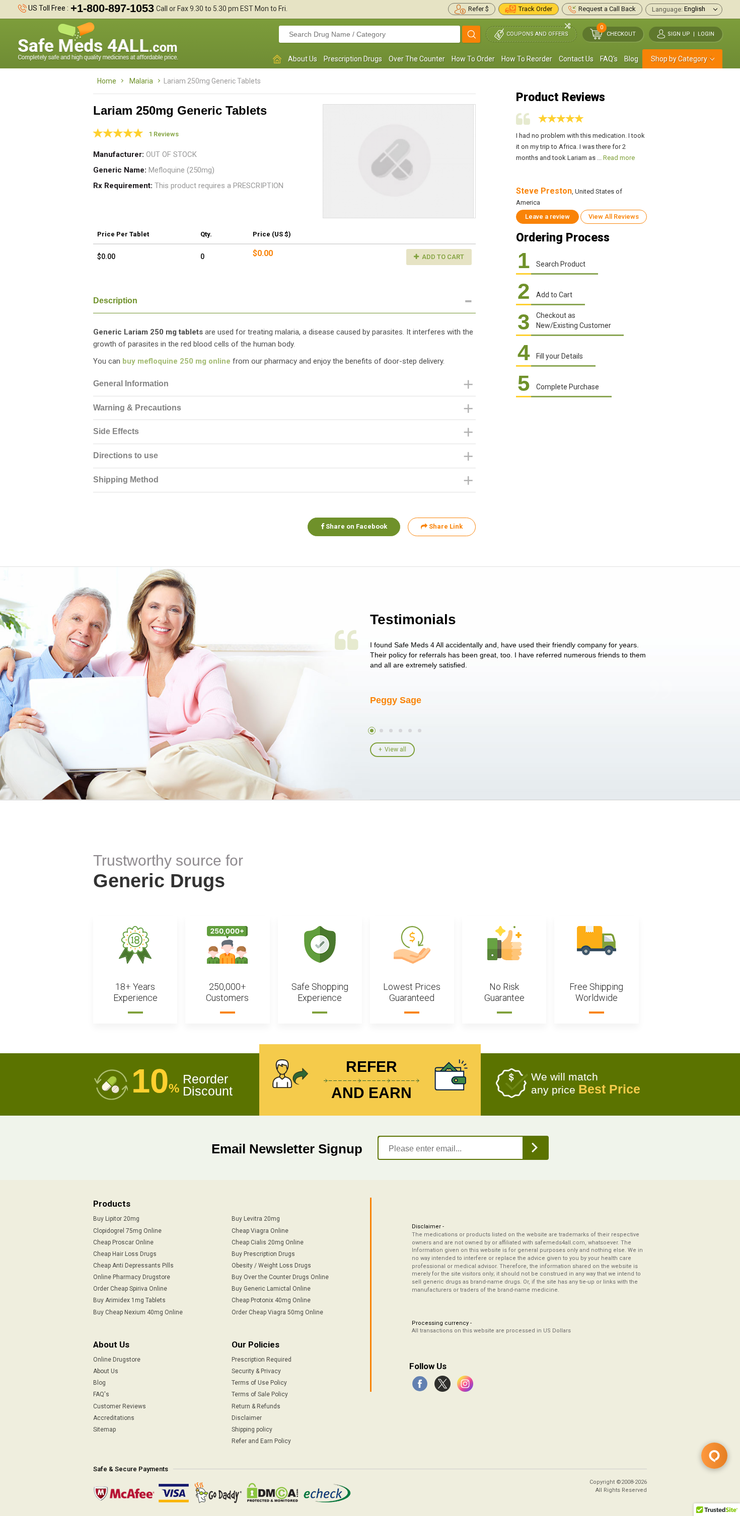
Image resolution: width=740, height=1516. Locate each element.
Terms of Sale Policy (260, 1394)
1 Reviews (164, 134)
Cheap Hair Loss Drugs (125, 1253)
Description (115, 300)
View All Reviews (613, 216)
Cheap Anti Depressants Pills (133, 1265)
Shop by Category (679, 59)
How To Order (473, 59)
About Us (302, 59)
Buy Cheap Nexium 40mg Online (138, 1312)
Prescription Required (261, 1359)
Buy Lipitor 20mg (116, 1218)
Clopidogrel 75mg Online (127, 1230)
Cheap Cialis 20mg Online (268, 1242)
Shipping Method (126, 479)
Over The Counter (417, 59)
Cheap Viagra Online (260, 1230)
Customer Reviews (119, 1406)
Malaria (141, 81)
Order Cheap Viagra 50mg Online (277, 1312)
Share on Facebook (355, 526)
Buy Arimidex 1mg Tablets (129, 1300)
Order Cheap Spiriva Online (130, 1288)
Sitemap (104, 1429)
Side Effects (116, 431)
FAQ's (609, 59)
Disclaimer (247, 1417)
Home (106, 81)
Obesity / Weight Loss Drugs (271, 1265)
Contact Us (576, 59)
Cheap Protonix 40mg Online (271, 1300)
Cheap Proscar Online (123, 1242)
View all (395, 749)
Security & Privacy (256, 1371)
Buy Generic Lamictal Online (271, 1288)
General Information (131, 383)
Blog (631, 59)
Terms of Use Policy (259, 1382)
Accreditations (113, 1417)
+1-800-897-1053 (112, 8)
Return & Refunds (256, 1406)
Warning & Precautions (137, 407)
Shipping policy (252, 1429)
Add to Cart (442, 257)
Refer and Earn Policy (261, 1441)
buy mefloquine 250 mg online (176, 361)
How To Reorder (526, 59)
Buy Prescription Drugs (263, 1253)
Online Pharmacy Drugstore (131, 1277)
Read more (619, 157)
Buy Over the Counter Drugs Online (280, 1277)
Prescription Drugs (353, 59)
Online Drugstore (116, 1359)
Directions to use (125, 455)
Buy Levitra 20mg (256, 1218)
